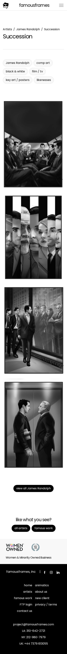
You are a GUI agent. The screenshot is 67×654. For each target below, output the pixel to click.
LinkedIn (58, 572)
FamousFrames (34, 5)
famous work (23, 598)
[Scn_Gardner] (33, 424)
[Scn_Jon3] (33, 144)
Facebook (44, 572)
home (28, 585)
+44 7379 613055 (36, 644)
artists (27, 592)
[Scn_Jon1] (33, 331)
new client (42, 598)
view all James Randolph (33, 488)
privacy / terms (46, 604)
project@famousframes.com (33, 624)
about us (41, 592)
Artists (7, 29)
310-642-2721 (35, 631)
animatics (42, 585)
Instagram (51, 572)
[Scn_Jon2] (33, 238)
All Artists (20, 528)
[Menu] (61, 5)
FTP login (26, 604)
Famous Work (43, 528)
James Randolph (28, 29)
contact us (24, 611)
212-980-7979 (36, 637)
